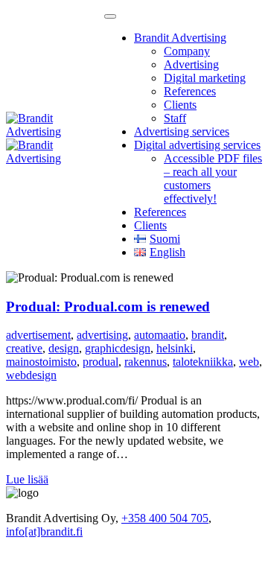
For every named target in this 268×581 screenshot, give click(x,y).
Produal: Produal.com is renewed (108, 306)
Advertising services (181, 131)
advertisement (38, 334)
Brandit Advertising (180, 37)
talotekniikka (203, 361)
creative (24, 348)
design (63, 348)
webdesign (31, 375)
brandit (207, 334)
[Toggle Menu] (110, 16)
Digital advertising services (197, 145)
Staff (175, 118)
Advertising (191, 64)
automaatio (159, 334)
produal (100, 361)
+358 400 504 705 (164, 518)
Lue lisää (27, 479)
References (190, 91)
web (249, 361)
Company (187, 51)
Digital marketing (205, 78)
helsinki (174, 348)
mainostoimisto (41, 361)
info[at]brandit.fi (44, 531)
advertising (102, 334)
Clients (180, 104)
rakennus (145, 361)
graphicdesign (117, 348)
